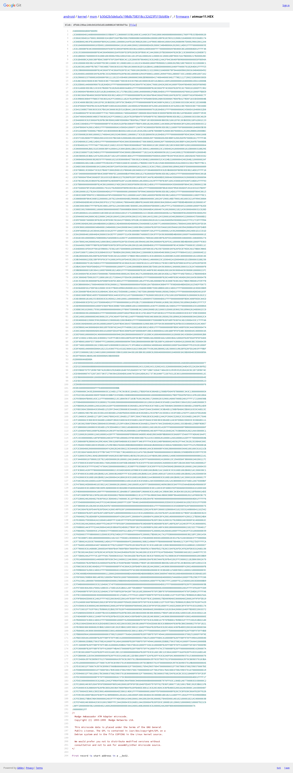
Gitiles (20, 767)
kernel (82, 16)
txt (279, 767)
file (133, 24)
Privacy (30, 767)
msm (93, 16)
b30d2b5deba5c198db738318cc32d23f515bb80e (134, 16)
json (287, 767)
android (69, 16)
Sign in (286, 5)
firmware (182, 16)
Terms (39, 767)
